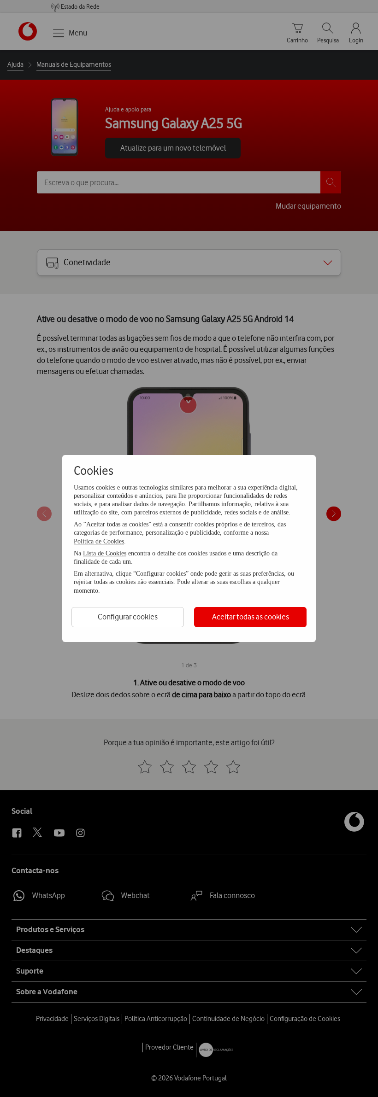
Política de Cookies (99, 541)
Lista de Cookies (104, 553)
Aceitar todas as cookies (250, 616)
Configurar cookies (128, 616)
